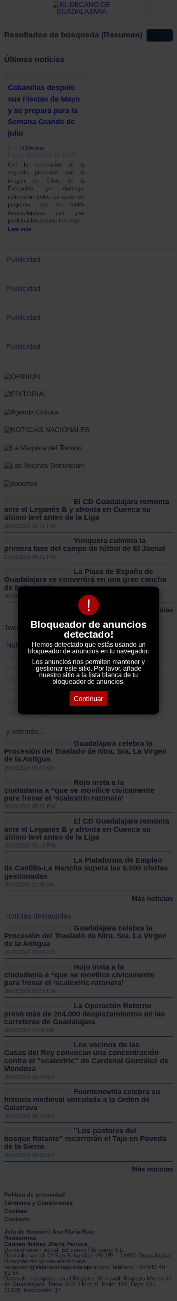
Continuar (88, 699)
